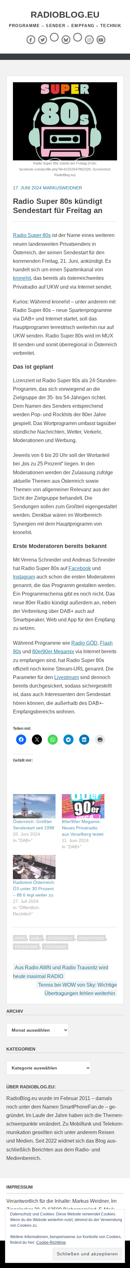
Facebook (79, 568)
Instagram (24, 576)
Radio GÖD (84, 643)
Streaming (55, 947)
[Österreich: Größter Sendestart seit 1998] (34, 806)
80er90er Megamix (53, 651)
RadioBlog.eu (65, 15)
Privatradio (91, 938)
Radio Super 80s (32, 235)
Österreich (60, 938)
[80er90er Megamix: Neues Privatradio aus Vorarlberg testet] (83, 806)
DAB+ (36, 938)
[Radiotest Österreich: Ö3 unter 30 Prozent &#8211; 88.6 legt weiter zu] (34, 867)
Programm (26, 947)
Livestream (66, 677)
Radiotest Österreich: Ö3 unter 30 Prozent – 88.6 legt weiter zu (34, 888)
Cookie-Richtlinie (51, 1242)
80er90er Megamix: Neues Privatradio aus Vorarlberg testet (82, 828)
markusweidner (62, 187)
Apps (20, 938)
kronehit (22, 278)
